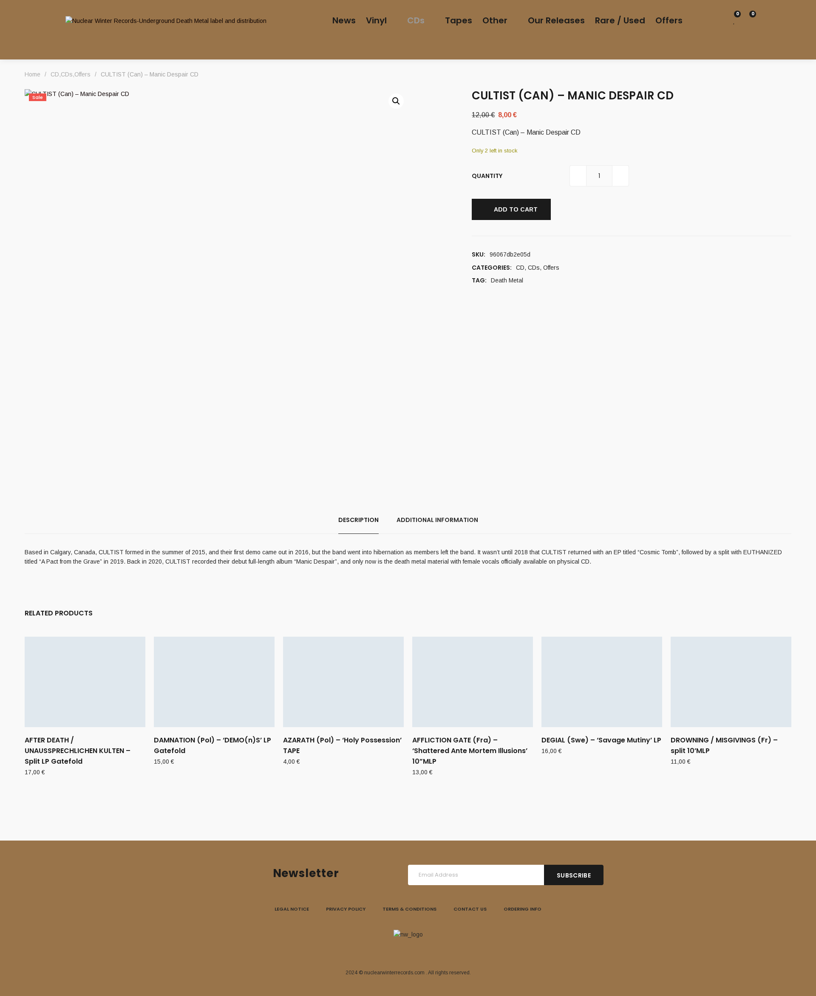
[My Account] (720, 20)
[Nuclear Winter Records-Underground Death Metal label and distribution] (165, 20)
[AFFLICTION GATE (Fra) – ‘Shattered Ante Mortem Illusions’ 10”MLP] (472, 682)
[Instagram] (408, 952)
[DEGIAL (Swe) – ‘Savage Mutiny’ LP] (601, 682)
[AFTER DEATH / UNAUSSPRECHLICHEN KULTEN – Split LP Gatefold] (85, 682)
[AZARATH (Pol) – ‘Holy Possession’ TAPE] (343, 682)
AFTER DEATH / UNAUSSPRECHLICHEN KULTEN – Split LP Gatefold (77, 750)
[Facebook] (388, 952)
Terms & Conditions (409, 909)
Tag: (479, 280)
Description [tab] (358, 520)
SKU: (478, 254)
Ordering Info (522, 909)
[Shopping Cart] (748, 20)
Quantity (487, 176)
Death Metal (507, 280)
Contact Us (470, 909)
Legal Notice (292, 909)
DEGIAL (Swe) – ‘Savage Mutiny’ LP (601, 740)
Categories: (492, 267)
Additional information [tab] (437, 520)
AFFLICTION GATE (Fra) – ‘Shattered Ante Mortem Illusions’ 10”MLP (469, 750)
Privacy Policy (346, 909)
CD (520, 267)
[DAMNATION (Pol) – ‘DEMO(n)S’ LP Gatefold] (214, 682)
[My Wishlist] (734, 20)
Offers (551, 267)
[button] (396, 101)
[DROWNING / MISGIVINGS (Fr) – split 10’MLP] (731, 682)
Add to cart (516, 209)
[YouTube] (427, 952)
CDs (534, 267)
